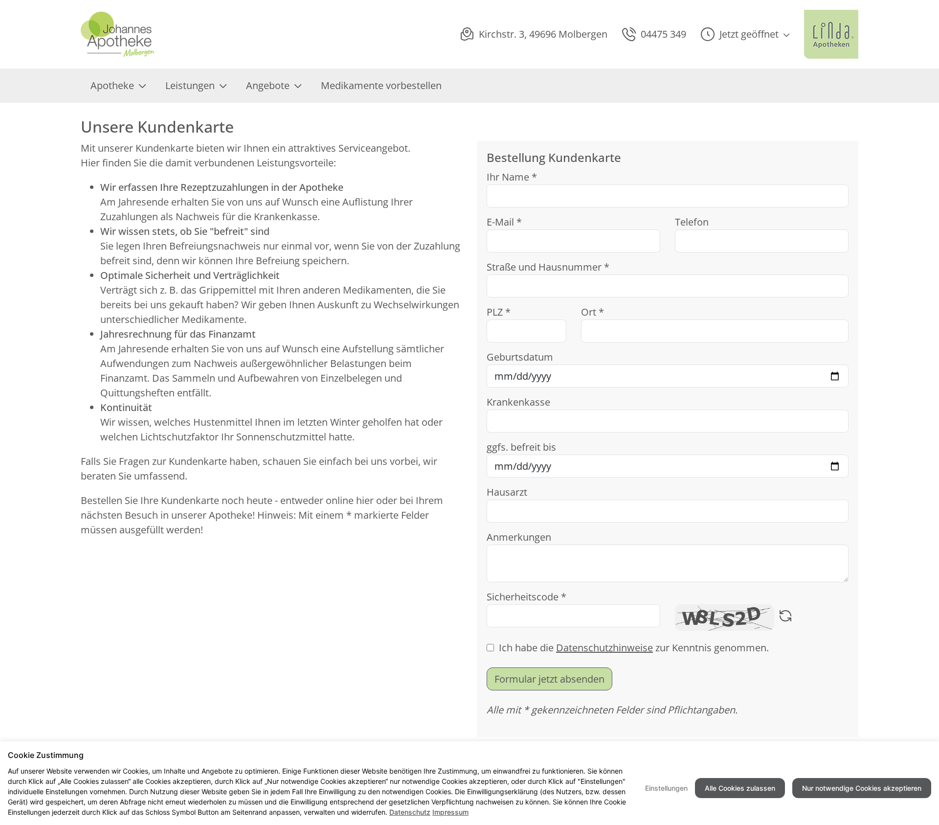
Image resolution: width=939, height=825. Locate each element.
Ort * (592, 312)
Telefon (692, 222)
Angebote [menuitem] (268, 85)
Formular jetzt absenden (549, 679)
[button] (745, 34)
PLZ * (499, 312)
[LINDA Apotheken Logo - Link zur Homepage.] (831, 34)
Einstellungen (666, 788)
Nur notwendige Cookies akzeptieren (861, 788)
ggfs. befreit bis (521, 447)
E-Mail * (504, 222)
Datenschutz (409, 812)
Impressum (450, 812)
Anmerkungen (519, 537)
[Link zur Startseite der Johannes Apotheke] (127, 34)
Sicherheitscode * (526, 596)
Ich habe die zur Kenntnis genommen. (634, 647)
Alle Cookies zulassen (740, 788)
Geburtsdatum (520, 357)
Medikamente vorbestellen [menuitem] (381, 85)
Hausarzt (507, 492)
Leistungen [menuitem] (190, 85)
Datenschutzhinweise (604, 647)
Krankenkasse (518, 402)
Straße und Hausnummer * (548, 267)
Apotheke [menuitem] (112, 85)
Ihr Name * (512, 176)
